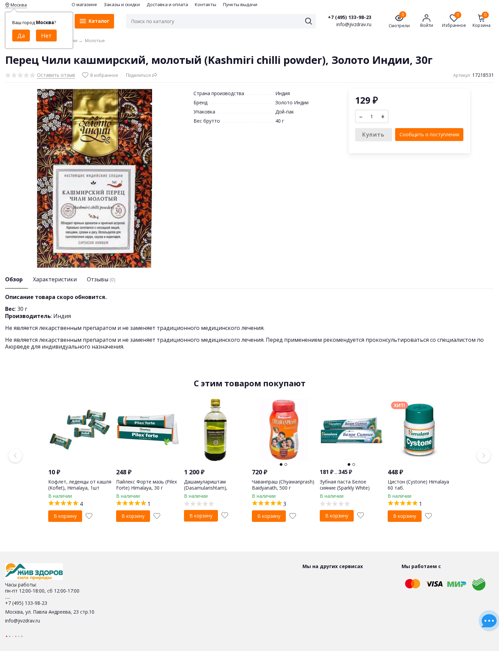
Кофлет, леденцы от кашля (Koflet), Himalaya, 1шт (79, 484)
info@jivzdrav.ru (22, 620)
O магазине (84, 4)
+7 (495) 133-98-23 (349, 17)
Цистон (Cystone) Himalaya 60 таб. (418, 484)
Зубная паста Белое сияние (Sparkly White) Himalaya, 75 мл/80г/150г (348, 487)
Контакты (205, 4)
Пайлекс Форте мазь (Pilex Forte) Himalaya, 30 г (146, 484)
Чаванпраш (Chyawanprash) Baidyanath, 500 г (283, 484)
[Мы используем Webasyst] (14, 636)
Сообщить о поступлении (429, 134)
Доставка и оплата (167, 4)
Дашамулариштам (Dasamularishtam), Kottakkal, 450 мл (205, 487)
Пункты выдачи (240, 4)
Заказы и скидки (122, 4)
